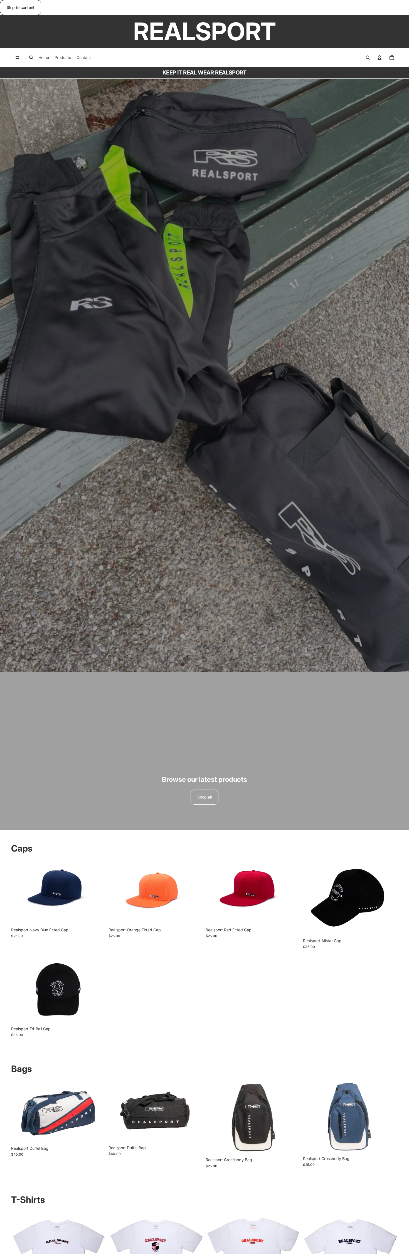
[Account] (379, 57)
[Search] (31, 57)
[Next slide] (389, 898)
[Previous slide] (311, 898)
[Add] (98, 916)
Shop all (204, 797)
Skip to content (21, 7)
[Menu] (17, 57)
